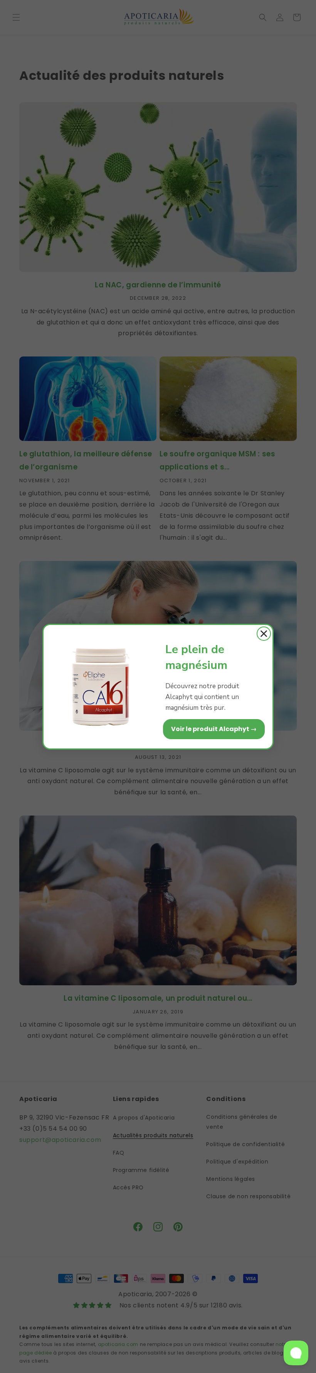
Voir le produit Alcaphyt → (214, 728)
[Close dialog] (264, 633)
